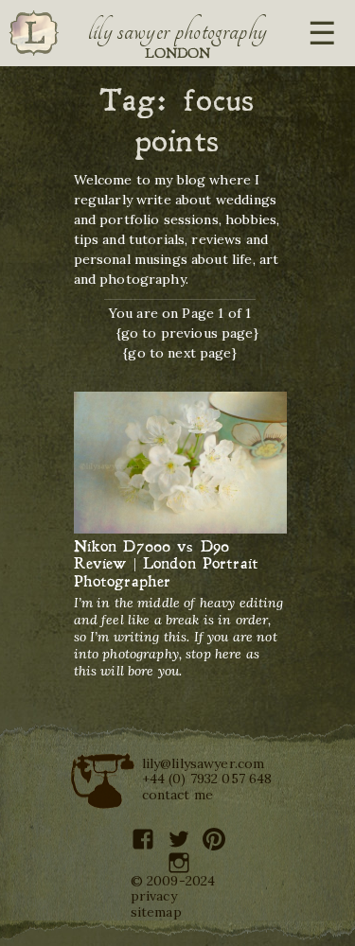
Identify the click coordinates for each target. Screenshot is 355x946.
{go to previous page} (187, 333)
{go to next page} (180, 352)
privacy (154, 895)
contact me (178, 794)
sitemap (156, 911)
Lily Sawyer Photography (178, 31)
